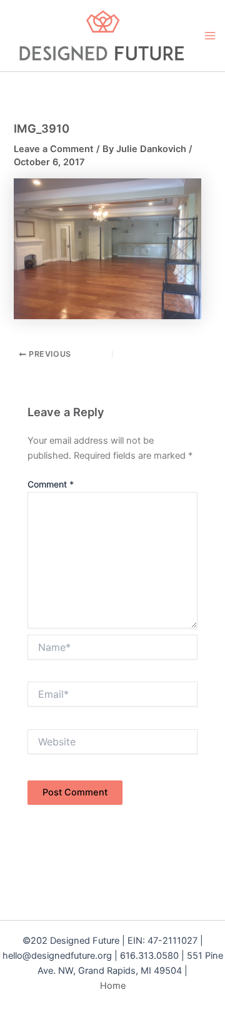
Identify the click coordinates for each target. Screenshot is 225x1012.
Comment (51, 484)
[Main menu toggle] (210, 36)
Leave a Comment (54, 149)
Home (113, 985)
